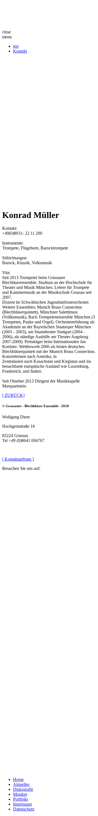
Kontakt (20, 51)
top (16, 46)
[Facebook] (49, 524)
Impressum (22, 804)
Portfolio (20, 799)
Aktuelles (21, 784)
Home (18, 779)
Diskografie (23, 789)
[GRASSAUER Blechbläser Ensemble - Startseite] (49, 16)
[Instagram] (49, 624)
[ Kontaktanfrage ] (18, 459)
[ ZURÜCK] (13, 395)
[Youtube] (49, 723)
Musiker (20, 794)
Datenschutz (23, 809)
